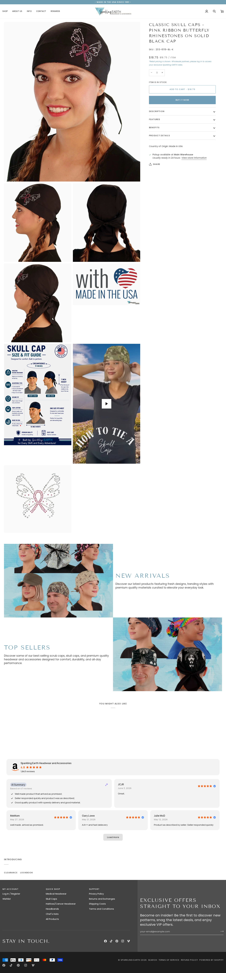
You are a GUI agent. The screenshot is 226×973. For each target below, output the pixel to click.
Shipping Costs (97, 903)
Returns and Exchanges (102, 898)
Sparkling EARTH (131, 960)
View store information (194, 157)
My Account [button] (10, 889)
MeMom (15, 815)
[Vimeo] (128, 941)
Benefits (154, 127)
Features (154, 119)
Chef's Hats (52, 914)
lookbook (26, 872)
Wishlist (6, 898)
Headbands (52, 908)
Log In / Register (11, 893)
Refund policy (189, 960)
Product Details (159, 135)
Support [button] (94, 889)
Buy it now (182, 99)
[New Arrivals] (58, 580)
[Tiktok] (111, 941)
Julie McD (159, 815)
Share (156, 164)
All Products (52, 919)
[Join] (221, 931)
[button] (6, 11)
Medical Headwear (56, 893)
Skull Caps (51, 898)
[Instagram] (122, 941)
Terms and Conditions (101, 908)
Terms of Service (169, 960)
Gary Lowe (88, 815)
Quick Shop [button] (53, 889)
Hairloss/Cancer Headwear (61, 903)
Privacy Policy (96, 893)
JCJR (121, 784)
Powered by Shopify (211, 960)
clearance (11, 872)
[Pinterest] (116, 941)
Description (157, 111)
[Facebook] (105, 941)
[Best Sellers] (167, 654)
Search (152, 960)
